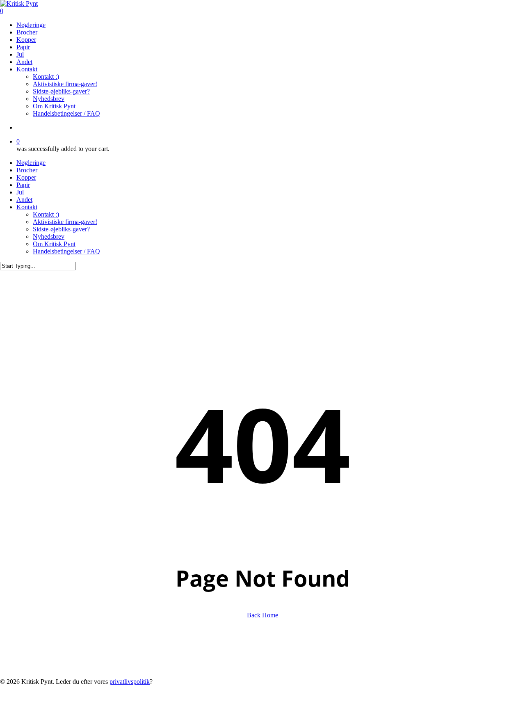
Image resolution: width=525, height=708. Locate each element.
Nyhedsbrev (48, 236)
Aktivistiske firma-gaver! (65, 221)
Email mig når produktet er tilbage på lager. (451, 704)
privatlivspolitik (130, 681)
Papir (23, 184)
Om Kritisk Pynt (54, 243)
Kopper (26, 177)
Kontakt (26, 206)
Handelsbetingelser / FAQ (66, 251)
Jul (20, 192)
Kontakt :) (46, 214)
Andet (24, 199)
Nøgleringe (31, 162)
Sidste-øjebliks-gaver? (61, 229)
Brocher (26, 170)
